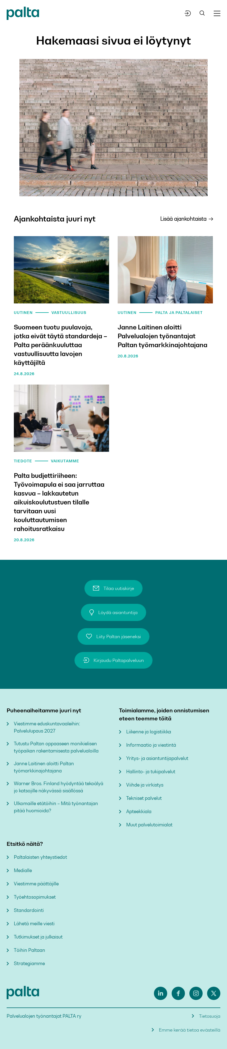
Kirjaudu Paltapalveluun (119, 660)
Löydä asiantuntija (118, 612)
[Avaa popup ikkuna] (188, 13)
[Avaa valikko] (217, 13)
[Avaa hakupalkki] (202, 13)
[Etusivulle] (23, 14)
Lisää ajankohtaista (183, 219)
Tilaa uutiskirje (119, 588)
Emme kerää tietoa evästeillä (189, 1030)
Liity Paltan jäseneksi (118, 636)
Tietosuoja (209, 1016)
